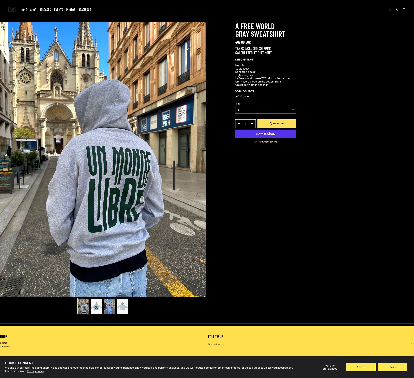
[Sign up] (411, 344)
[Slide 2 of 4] (96, 306)
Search (3, 342)
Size (237, 103)
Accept (361, 367)
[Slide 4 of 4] (122, 306)
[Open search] (390, 9)
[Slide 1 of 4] (83, 306)
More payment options (265, 141)
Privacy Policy (35, 371)
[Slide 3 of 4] (109, 306)
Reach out (5, 346)
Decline (392, 367)
